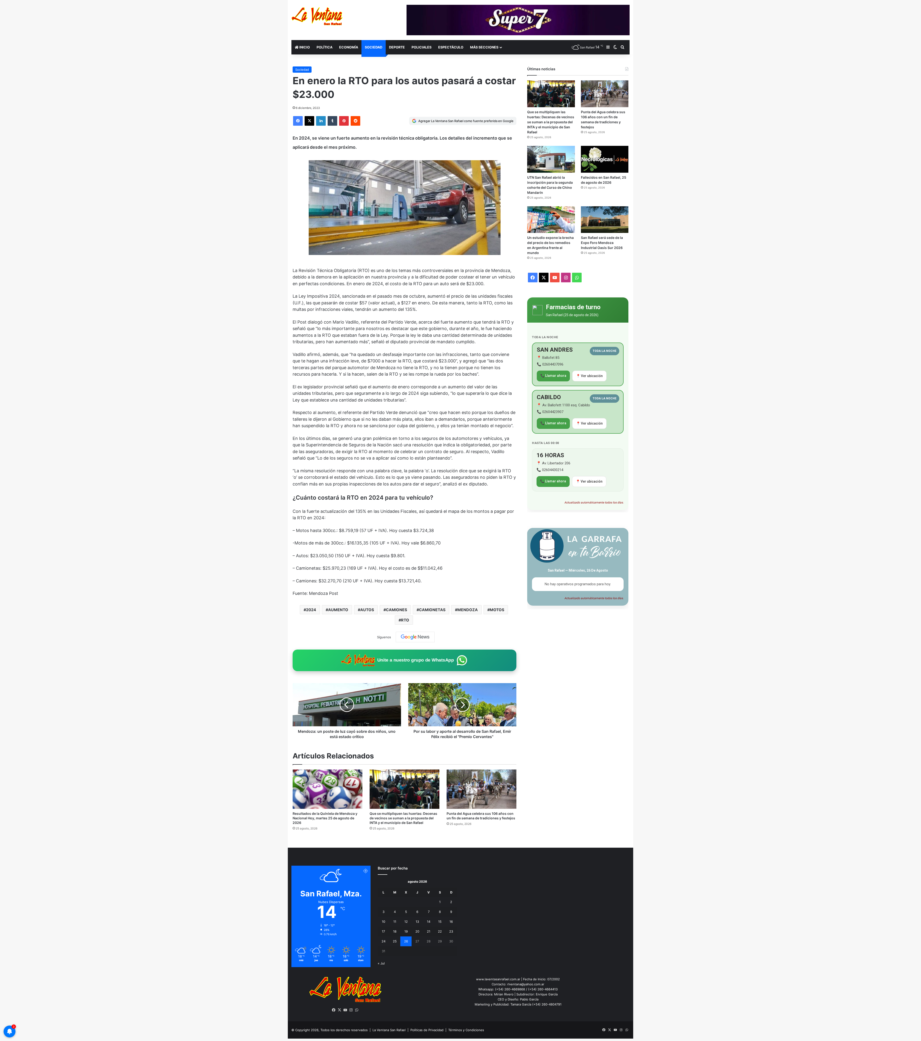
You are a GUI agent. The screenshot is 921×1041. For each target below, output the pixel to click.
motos (497, 609)
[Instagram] (351, 1010)
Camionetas (432, 609)
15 (440, 921)
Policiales (421, 47)
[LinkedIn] (321, 121)
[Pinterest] (344, 121)
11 (394, 921)
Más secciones (484, 47)
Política (324, 47)
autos (367, 609)
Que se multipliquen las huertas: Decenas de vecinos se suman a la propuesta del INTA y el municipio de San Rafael (403, 818)
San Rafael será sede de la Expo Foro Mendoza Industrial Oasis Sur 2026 (602, 243)
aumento (338, 609)
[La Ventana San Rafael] (316, 16)
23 (451, 931)
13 (417, 921)
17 (383, 931)
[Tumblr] (332, 121)
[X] (309, 121)
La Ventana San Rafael (389, 1030)
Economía (348, 47)
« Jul (381, 963)
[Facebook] (298, 121)
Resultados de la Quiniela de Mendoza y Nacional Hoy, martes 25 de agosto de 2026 (325, 818)
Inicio (304, 47)
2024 (311, 609)
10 (383, 921)
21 (428, 931)
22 (440, 931)
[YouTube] (345, 1010)
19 (406, 931)
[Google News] (415, 637)
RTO (405, 620)
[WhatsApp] (357, 1010)
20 (417, 931)
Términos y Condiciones (466, 1030)
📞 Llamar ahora (553, 376)
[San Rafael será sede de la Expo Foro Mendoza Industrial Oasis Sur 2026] (604, 219)
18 (394, 931)
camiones (396, 609)
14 (428, 921)
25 (395, 941)
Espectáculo (450, 47)
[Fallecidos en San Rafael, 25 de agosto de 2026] (604, 159)
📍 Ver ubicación (589, 376)
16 (451, 921)
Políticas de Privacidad (426, 1030)
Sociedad (373, 47)
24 (383, 941)
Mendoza (467, 609)
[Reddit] (355, 121)
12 (406, 921)
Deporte (397, 47)
